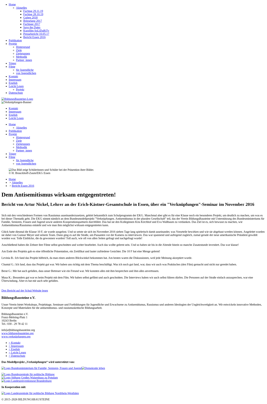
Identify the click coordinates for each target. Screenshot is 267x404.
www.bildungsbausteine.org (17, 333)
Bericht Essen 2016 (34, 37)
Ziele (19, 50)
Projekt (13, 43)
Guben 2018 (30, 17)
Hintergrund (23, 47)
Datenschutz (16, 92)
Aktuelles (21, 7)
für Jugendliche (25, 69)
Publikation (15, 40)
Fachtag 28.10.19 (33, 14)
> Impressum (16, 346)
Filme (12, 66)
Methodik (21, 56)
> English (14, 349)
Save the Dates (31, 27)
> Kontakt (14, 342)
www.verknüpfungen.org (16, 336)
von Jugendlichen (26, 73)
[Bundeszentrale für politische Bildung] (27, 374)
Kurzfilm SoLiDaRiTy (36, 30)
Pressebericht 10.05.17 (36, 33)
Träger (12, 63)
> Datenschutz (17, 355)
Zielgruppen (23, 53)
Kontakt (13, 76)
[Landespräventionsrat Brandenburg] (26, 380)
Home (12, 4)
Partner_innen (24, 60)
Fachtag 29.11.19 (33, 11)
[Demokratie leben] (93, 368)
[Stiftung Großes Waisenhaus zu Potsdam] (29, 377)
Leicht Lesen (16, 86)
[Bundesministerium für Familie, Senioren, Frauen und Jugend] (41, 368)
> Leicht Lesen (17, 352)
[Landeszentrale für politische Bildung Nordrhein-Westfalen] (40, 393)
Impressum (15, 79)
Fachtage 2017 (31, 24)
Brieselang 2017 (32, 20)
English (13, 82)
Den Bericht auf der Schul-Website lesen (24, 290)
